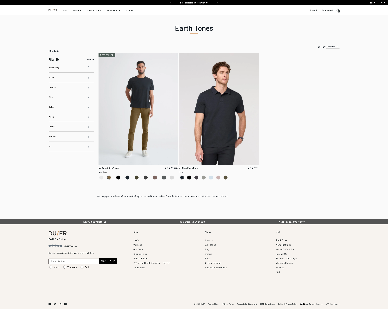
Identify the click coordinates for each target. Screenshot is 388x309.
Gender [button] (52, 136)
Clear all (90, 59)
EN (371, 3)
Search (314, 10)
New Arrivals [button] (94, 10)
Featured (331, 46)
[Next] (217, 1)
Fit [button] (50, 146)
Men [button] (65, 10)
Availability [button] (54, 67)
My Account (327, 10)
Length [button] (52, 87)
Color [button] (51, 107)
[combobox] (373, 2)
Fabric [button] (52, 126)
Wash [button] (51, 116)
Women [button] (77, 10)
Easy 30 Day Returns (194, 2)
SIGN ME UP (108, 261)
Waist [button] (51, 77)
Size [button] (51, 97)
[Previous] (170, 1)
